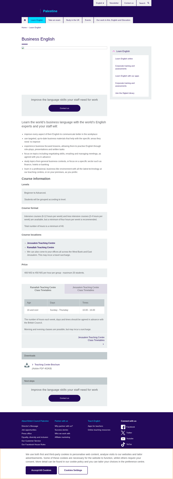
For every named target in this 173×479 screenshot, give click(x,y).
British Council (30, 11)
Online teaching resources (99, 430)
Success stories (61, 430)
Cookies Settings (73, 470)
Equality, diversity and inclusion (35, 437)
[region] (86, 464)
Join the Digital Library (124, 93)
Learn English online (124, 59)
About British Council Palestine (35, 421)
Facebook (130, 427)
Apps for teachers (95, 426)
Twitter (129, 433)
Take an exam (54, 20)
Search (149, 3)
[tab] (43, 289)
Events (88, 20)
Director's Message (30, 426)
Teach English (94, 421)
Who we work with (62, 434)
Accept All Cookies (41, 470)
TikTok (129, 444)
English (99, 3)
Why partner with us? (64, 426)
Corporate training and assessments (125, 67)
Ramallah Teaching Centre (40, 247)
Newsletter (114, 3)
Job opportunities (29, 430)
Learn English (37, 20)
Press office (27, 434)
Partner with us (61, 421)
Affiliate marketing (62, 437)
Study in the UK (72, 20)
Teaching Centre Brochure (47, 364)
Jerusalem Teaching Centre (41, 243)
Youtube (129, 439)
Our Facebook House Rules (33, 445)
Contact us (129, 3)
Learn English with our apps (127, 76)
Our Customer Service (31, 441)
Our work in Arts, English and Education (113, 20)
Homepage (25, 20)
